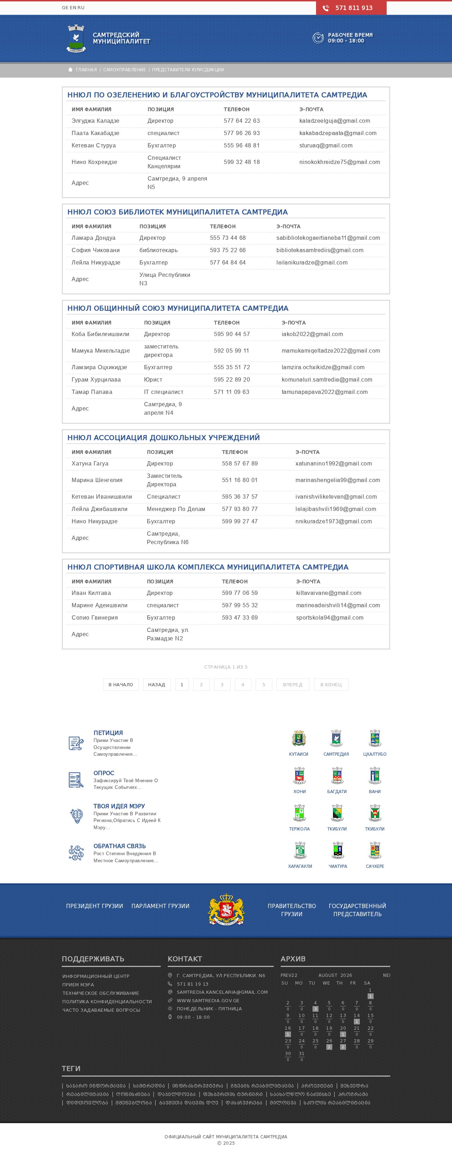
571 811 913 (354, 8)
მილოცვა (283, 1103)
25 (316, 1043)
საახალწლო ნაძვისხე (300, 1094)
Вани (375, 791)
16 (288, 1031)
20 (343, 1031)
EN (73, 8)
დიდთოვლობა (87, 1103)
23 (288, 1043)
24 (302, 1043)
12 (329, 1018)
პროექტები (317, 1086)
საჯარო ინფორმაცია (96, 1086)
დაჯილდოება (176, 1094)
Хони (299, 791)
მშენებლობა (133, 1103)
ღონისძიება (133, 1094)
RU (81, 8)
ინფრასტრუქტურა (198, 1086)
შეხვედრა (354, 1086)
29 (371, 1043)
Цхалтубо (375, 754)
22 (371, 1031)
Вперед (293, 685)
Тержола (299, 829)
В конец (331, 685)
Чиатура (338, 866)
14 (357, 1018)
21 (357, 1031)
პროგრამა (353, 1094)
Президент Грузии (94, 906)
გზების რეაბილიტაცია (262, 1086)
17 (302, 1031)
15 (371, 1018)
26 (329, 1043)
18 (316, 1031)
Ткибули (337, 829)
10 (302, 1018)
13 (343, 1018)
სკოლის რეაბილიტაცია (337, 1103)
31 (302, 1056)
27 (343, 1043)
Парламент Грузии (160, 906)
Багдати (337, 791)
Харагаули (300, 866)
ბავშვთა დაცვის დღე (189, 1103)
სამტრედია (149, 1086)
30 (288, 1056)
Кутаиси (298, 754)
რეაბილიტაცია (87, 1094)
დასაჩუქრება (244, 1103)
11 (316, 1018)
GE (65, 8)
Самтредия (336, 754)
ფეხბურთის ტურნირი (233, 1094)
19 (329, 1031)
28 (357, 1043)
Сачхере (375, 866)
